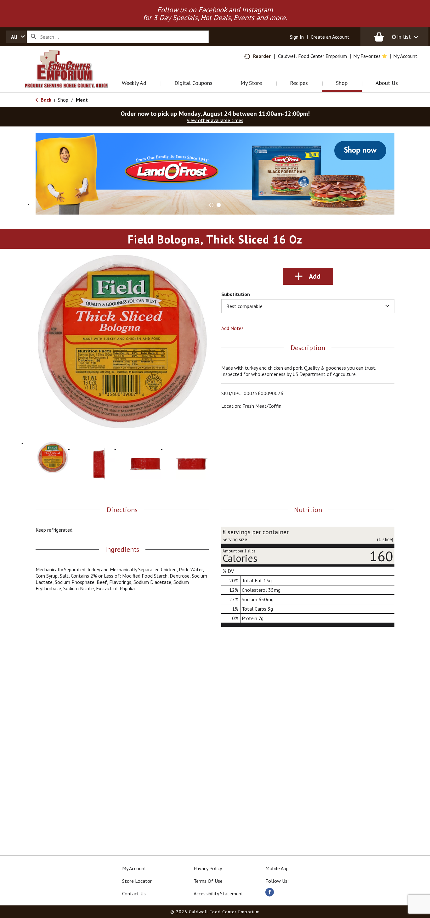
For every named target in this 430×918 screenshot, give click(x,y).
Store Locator (137, 881)
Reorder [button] (262, 56)
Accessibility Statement (218, 893)
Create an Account (330, 37)
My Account (134, 868)
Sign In (297, 37)
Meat (82, 100)
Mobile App (277, 868)
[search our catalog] (34, 37)
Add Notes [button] (232, 328)
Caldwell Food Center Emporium (312, 56)
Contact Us (134, 893)
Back (45, 100)
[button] (215, 173)
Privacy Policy (208, 868)
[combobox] (16, 37)
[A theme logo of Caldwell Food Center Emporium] (72, 76)
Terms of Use (208, 881)
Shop (63, 100)
